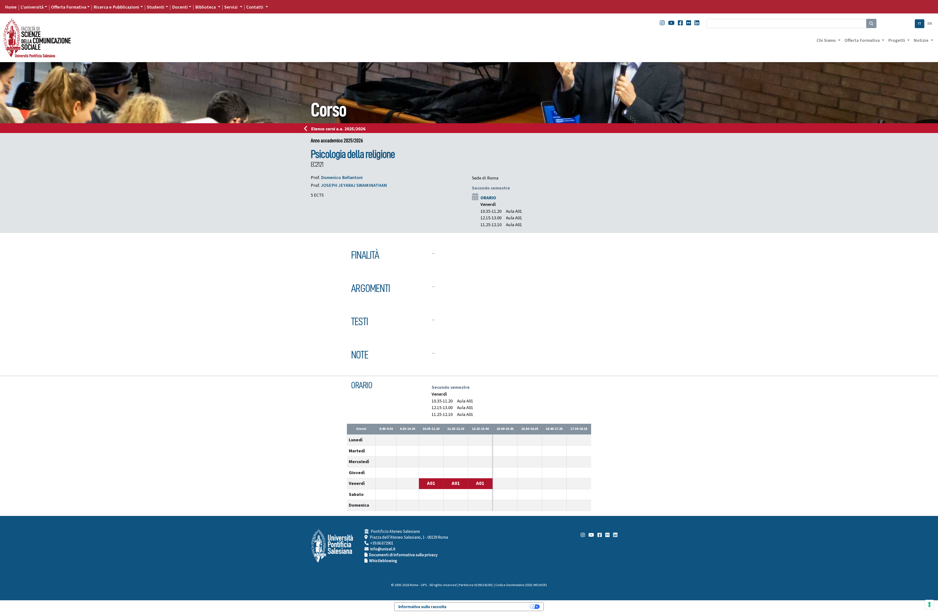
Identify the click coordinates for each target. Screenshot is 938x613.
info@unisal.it (382, 549)
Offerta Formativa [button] (862, 40)
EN (929, 23)
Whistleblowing (383, 561)
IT (919, 23)
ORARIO (488, 198)
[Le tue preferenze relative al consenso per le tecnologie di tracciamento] (929, 604)
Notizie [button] (921, 40)
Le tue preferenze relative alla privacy (490, 606)
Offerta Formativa (68, 7)
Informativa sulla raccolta (422, 606)
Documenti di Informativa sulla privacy (403, 555)
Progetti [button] (897, 40)
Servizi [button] (231, 7)
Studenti (155, 7)
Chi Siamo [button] (827, 40)
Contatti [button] (255, 7)
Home (11, 7)
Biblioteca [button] (206, 7)
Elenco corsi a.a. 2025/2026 (338, 129)
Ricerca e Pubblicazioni (116, 7)
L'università (32, 7)
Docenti (180, 7)
